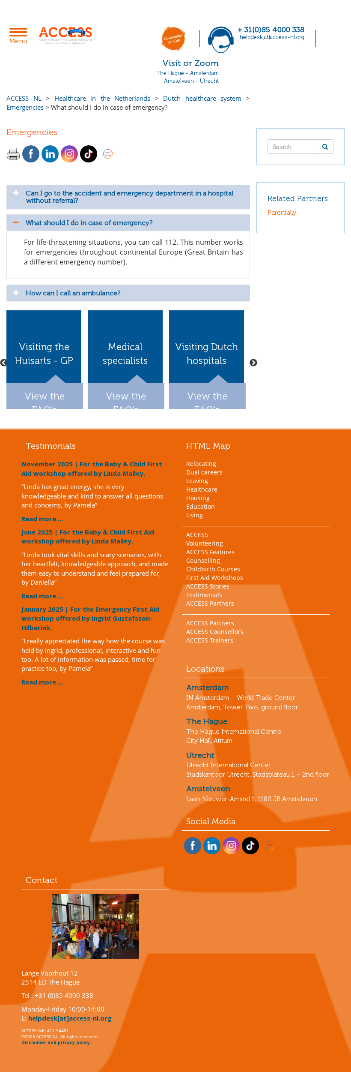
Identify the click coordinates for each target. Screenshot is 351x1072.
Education (200, 506)
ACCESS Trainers (209, 640)
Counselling (203, 560)
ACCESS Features (210, 552)
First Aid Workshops (214, 578)
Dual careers (204, 472)
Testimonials (204, 595)
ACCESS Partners (210, 603)
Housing (198, 498)
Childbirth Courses (213, 569)
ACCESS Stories (207, 586)
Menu (20, 37)
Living (194, 515)
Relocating (201, 463)
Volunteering (204, 543)
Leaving (197, 481)
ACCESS (197, 535)
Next (253, 363)
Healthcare (201, 489)
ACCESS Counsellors (215, 632)
